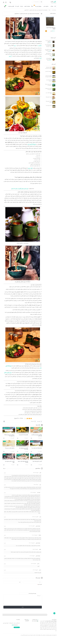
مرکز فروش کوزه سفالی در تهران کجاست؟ (23, 462)
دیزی (15, 45)
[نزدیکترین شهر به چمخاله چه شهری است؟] (53, 85)
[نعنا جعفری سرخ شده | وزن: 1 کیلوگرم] (50, 21)
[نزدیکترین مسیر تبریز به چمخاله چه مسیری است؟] (9, 430)
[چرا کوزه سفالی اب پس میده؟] (9, 444)
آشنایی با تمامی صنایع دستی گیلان (9, 462)
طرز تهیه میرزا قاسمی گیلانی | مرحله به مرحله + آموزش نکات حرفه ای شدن (30, 414)
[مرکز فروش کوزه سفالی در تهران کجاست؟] (22, 457)
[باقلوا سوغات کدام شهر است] (22, 430)
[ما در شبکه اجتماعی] (8, 2)
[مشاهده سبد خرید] (5, 7)
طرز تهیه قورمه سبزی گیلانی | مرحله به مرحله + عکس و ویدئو (32, 409)
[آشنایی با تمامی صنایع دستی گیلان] (9, 457)
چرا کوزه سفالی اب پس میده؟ (9, 448)
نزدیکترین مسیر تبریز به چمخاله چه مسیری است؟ (9, 435)
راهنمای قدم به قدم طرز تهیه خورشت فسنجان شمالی (33, 411)
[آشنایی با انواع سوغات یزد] (53, 97)
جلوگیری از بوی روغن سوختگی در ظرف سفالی (36, 435)
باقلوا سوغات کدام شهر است (23, 434)
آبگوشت (39, 45)
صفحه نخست (54, 10)
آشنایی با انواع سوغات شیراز (37, 461)
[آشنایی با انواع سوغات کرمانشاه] (53, 102)
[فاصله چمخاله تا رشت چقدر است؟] (36, 444)
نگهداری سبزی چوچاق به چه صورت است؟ (23, 449)
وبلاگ (49, 10)
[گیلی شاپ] (53, 2)
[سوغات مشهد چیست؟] (53, 106)
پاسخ (5, 472)
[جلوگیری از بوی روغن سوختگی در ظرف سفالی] (36, 430)
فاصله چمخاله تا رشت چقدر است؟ (36, 448)
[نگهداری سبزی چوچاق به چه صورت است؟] (22, 444)
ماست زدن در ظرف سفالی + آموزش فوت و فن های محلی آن (32, 407)
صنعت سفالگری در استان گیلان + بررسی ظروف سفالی (33, 412)
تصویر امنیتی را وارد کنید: (32, 593)
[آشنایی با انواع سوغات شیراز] (36, 457)
